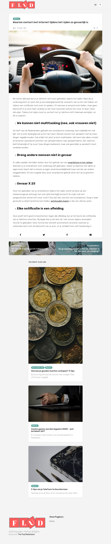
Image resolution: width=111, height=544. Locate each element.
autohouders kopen (60, 201)
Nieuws (16, 19)
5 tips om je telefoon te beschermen (49, 489)
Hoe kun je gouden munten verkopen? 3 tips (53, 371)
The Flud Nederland (26, 534)
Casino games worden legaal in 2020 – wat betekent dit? (52, 430)
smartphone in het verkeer (80, 162)
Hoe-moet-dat (38, 367)
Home (52, 521)
